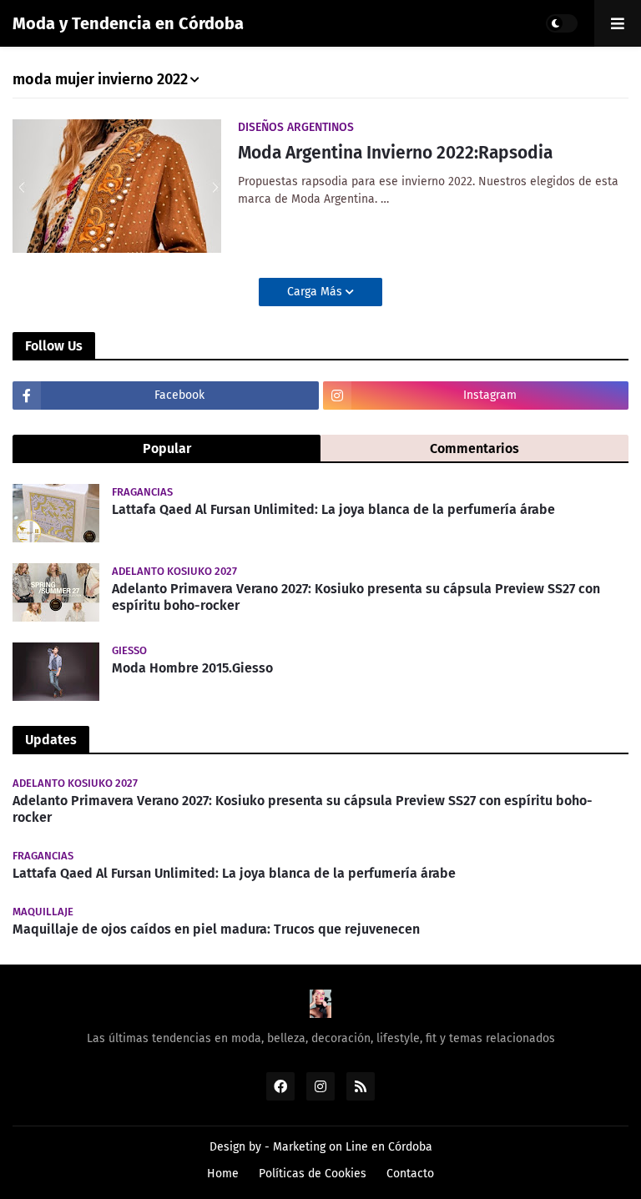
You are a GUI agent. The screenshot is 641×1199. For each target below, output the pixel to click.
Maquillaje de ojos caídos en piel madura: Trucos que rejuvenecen (216, 929)
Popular (167, 448)
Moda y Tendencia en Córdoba (128, 23)
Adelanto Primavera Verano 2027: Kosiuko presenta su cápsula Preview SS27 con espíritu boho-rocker (356, 597)
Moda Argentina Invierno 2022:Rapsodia (395, 153)
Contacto (410, 1173)
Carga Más (316, 292)
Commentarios (474, 448)
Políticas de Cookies (312, 1173)
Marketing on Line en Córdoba (352, 1147)
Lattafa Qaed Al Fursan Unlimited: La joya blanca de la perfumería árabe (333, 509)
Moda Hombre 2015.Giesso (192, 668)
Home (223, 1173)
